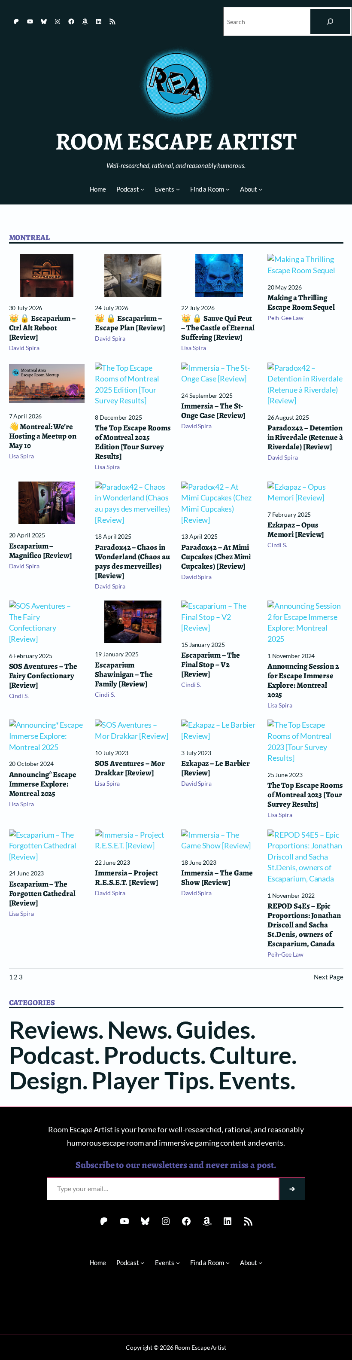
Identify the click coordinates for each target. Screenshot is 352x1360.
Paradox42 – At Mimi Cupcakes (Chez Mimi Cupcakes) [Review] (216, 557)
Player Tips (150, 1080)
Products (151, 1054)
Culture (250, 1054)
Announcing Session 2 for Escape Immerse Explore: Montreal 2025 (303, 680)
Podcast (51, 1054)
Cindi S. (277, 545)
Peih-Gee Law (285, 317)
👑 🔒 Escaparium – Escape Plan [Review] (130, 323)
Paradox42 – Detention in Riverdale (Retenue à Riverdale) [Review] (305, 437)
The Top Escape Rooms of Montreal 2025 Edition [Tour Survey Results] (132, 442)
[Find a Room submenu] (228, 189)
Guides (213, 1029)
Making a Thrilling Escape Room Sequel (301, 302)
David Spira (24, 347)
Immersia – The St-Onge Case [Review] (213, 410)
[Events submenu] (178, 189)
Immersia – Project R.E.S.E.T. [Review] (126, 877)
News (137, 1029)
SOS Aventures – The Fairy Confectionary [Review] (43, 676)
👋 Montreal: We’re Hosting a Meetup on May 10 (42, 436)
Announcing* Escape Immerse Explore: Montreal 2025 (42, 784)
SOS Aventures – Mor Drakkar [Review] (129, 768)
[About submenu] (260, 189)
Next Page (328, 977)
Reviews (53, 1029)
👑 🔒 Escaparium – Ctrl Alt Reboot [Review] (42, 328)
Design (45, 1080)
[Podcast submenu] (142, 189)
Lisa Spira (193, 347)
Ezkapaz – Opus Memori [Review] (296, 529)
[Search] (330, 21)
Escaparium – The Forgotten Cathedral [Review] (42, 893)
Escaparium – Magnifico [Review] (40, 550)
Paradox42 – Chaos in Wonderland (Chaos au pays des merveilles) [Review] (132, 561)
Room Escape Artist (176, 141)
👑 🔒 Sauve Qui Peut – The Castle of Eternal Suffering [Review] (218, 328)
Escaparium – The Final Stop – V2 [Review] (210, 664)
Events (254, 1080)
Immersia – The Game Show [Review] (217, 877)
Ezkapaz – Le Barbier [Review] (215, 768)
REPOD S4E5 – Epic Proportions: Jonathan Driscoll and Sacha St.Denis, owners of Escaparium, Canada (304, 924)
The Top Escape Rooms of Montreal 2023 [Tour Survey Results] (305, 795)
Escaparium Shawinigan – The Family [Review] (124, 674)
